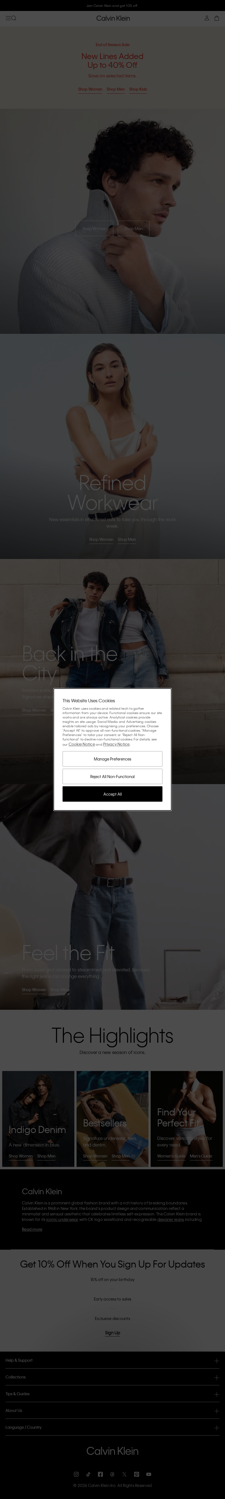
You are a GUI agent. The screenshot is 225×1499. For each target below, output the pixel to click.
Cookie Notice (82, 744)
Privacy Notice (116, 744)
